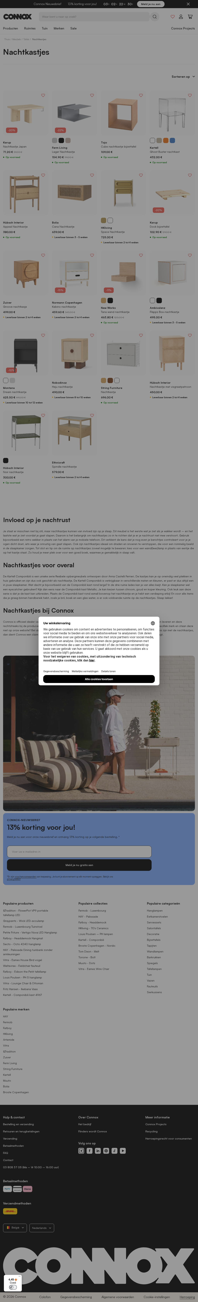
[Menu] (19, 1277)
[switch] (13, 1287)
